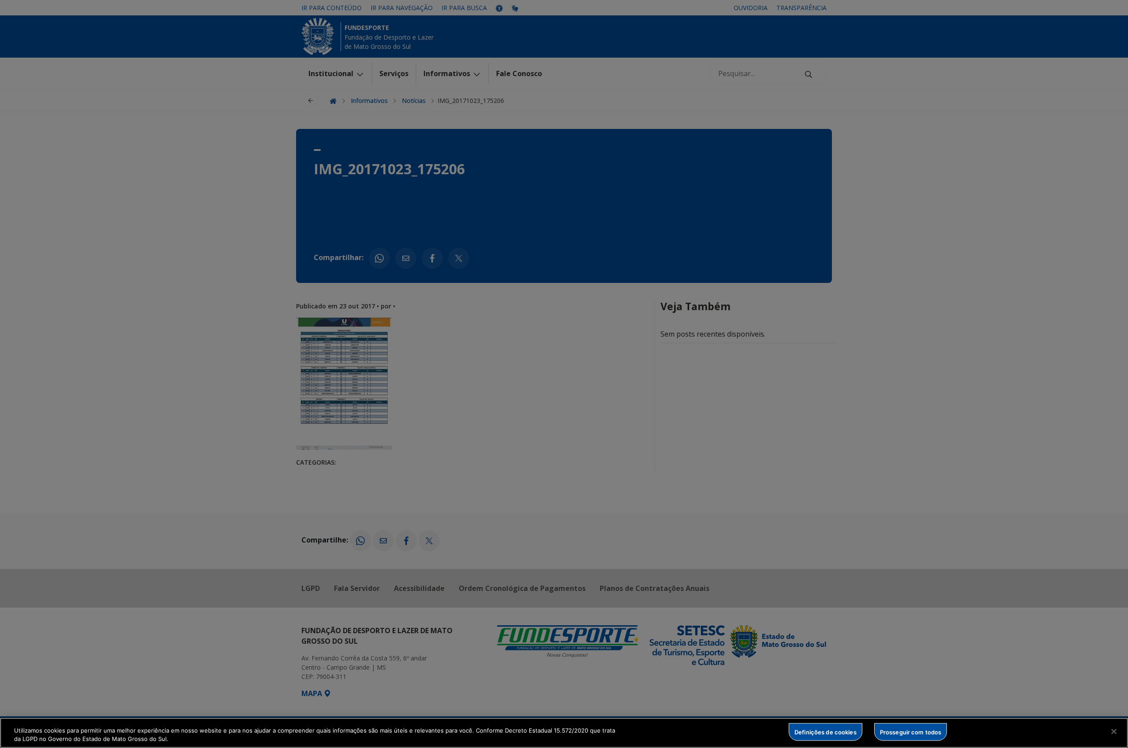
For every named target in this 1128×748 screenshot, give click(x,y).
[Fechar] (1114, 731)
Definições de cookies (825, 731)
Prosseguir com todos (911, 731)
